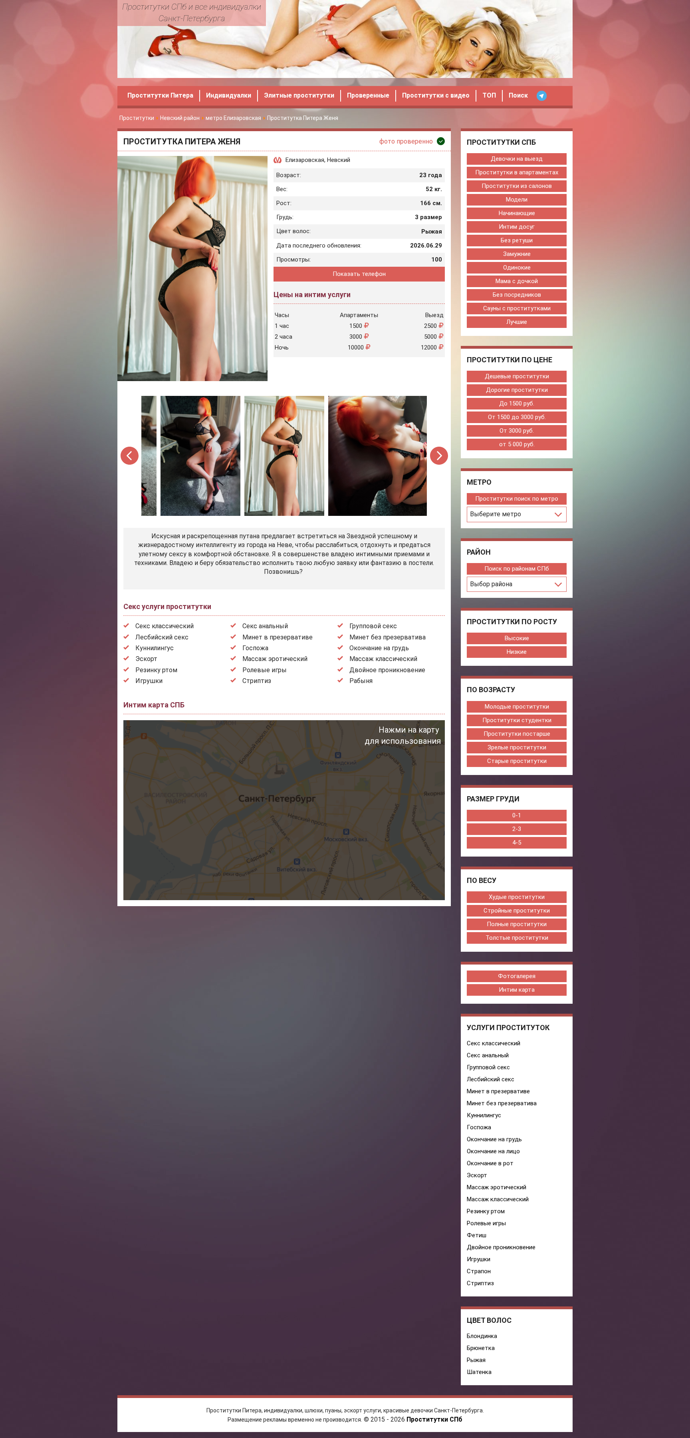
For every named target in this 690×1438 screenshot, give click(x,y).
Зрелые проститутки (517, 747)
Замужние (517, 254)
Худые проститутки (517, 897)
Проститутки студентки (516, 720)
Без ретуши (517, 240)
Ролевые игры (264, 670)
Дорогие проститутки (517, 389)
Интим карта (517, 989)
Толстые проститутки (517, 937)
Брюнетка (481, 1348)
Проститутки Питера (160, 95)
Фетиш (476, 1235)
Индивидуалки (228, 95)
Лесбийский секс (161, 637)
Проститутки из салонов (517, 186)
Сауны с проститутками (517, 308)
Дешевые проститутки (517, 376)
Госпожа (255, 648)
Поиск (518, 95)
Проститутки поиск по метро (516, 498)
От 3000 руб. (517, 430)
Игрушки (149, 681)
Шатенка (479, 1372)
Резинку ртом (156, 670)
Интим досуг (517, 226)
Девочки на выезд (517, 158)
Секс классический (164, 626)
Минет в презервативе (277, 637)
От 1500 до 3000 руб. (517, 417)
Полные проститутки (517, 924)
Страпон (479, 1271)
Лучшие (516, 322)
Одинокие (517, 267)
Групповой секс (373, 626)
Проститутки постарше (517, 733)
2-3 (516, 829)
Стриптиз (256, 681)
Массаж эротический (274, 659)
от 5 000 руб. (517, 444)
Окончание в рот (490, 1163)
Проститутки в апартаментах (516, 172)
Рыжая (476, 1360)
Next (439, 456)
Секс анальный (265, 626)
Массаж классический (383, 659)
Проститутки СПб (434, 1419)
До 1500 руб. (516, 403)
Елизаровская (305, 160)
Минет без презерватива (387, 637)
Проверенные (368, 95)
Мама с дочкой (517, 281)
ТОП (489, 95)
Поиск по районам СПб (516, 568)
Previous (130, 456)
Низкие (517, 651)
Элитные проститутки (299, 95)
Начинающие (517, 213)
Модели (516, 199)
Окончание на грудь (379, 648)
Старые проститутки (517, 761)
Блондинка (482, 1336)
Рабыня (361, 681)
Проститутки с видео (436, 95)
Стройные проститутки (517, 910)
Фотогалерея (516, 976)
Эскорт (146, 659)
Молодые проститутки (517, 706)
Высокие (517, 638)
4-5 (516, 842)
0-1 (516, 815)
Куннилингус (154, 648)
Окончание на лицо (493, 1151)
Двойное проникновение (387, 670)
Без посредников (517, 294)
